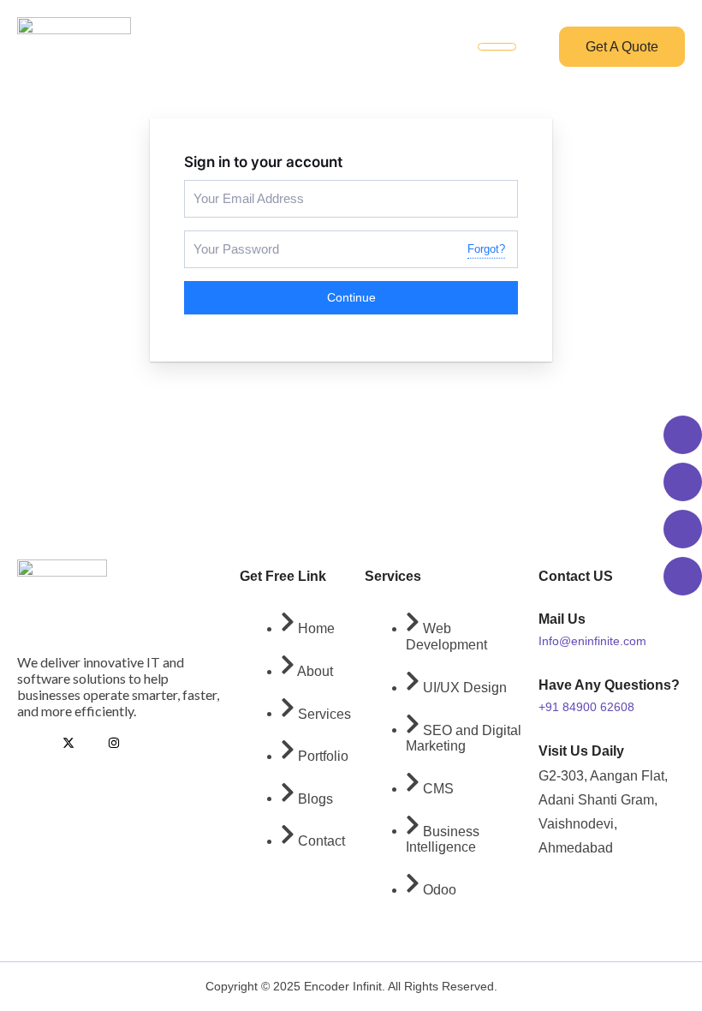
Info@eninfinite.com (592, 641)
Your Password (228, 237)
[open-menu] (497, 47)
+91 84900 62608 (586, 707)
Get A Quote (622, 46)
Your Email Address (238, 187)
